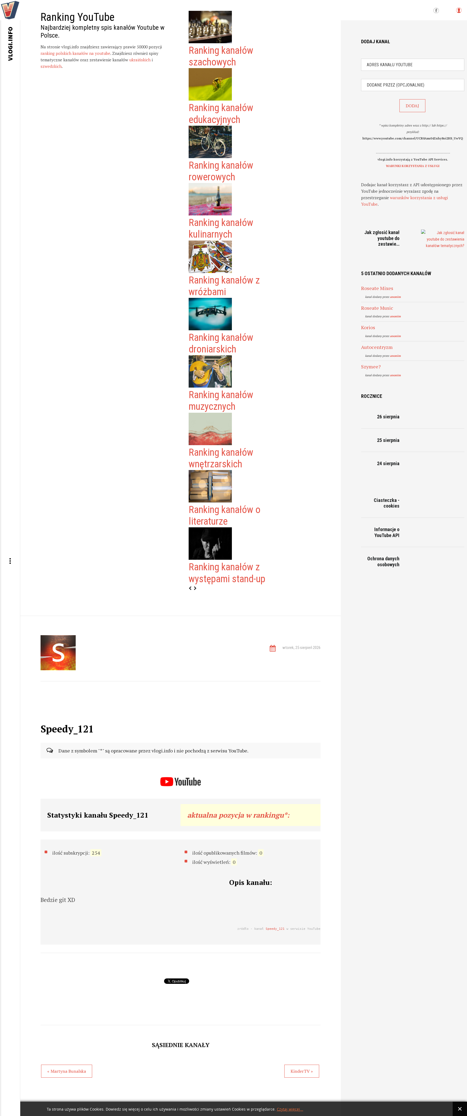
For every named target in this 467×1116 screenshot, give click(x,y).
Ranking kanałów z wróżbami (224, 286)
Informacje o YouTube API (386, 532)
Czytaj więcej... (290, 1109)
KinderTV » (302, 1071)
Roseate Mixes (377, 288)
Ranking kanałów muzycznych (221, 400)
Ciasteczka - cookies (386, 503)
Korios (368, 327)
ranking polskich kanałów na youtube (75, 53)
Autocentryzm (377, 347)
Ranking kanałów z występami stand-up (227, 572)
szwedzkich (51, 66)
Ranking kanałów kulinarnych (221, 228)
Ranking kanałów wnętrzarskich (221, 458)
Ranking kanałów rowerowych (221, 171)
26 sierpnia (388, 416)
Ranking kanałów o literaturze (225, 515)
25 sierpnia (388, 440)
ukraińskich (140, 59)
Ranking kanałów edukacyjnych (221, 113)
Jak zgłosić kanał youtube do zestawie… (381, 238)
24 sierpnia (388, 463)
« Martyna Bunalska (66, 1071)
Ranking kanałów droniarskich (221, 343)
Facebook (436, 11)
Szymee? (371, 366)
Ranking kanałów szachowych (221, 56)
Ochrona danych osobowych (383, 561)
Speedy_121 (275, 929)
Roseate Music (377, 308)
